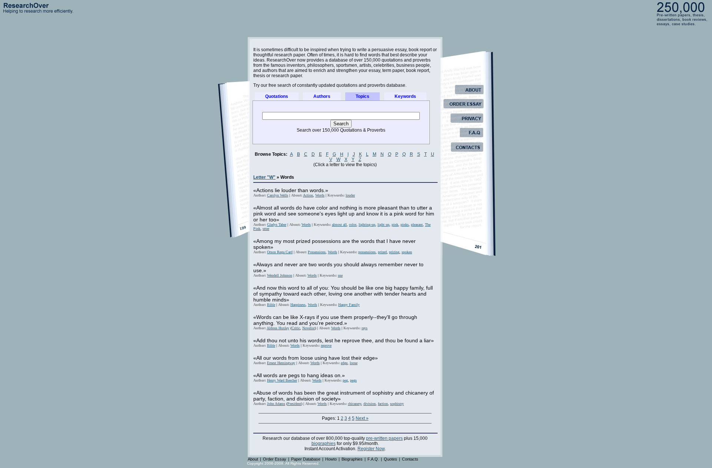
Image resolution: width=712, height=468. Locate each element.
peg (345, 380)
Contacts (410, 459)
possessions (367, 252)
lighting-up (367, 225)
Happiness (298, 305)
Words (319, 195)
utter (266, 229)
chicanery (354, 404)
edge (344, 363)
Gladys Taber (276, 225)
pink (395, 225)
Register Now (371, 448)
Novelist (308, 328)
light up (383, 225)
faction (383, 404)
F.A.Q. (373, 459)
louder (350, 195)
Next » (362, 418)
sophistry (397, 404)
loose (353, 363)
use (340, 275)
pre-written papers (384, 438)
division (369, 404)
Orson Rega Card (280, 252)
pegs (353, 380)
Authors (321, 96)
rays (364, 328)
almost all (339, 225)
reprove (326, 345)
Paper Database (305, 459)
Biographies (352, 459)
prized (382, 252)
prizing (394, 252)
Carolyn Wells (277, 195)
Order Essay (274, 459)
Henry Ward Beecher (282, 380)
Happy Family (349, 305)
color (352, 225)
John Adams (276, 404)
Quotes (390, 459)
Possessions (317, 252)
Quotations (276, 96)
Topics (362, 96)
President (294, 404)
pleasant (417, 225)
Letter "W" (264, 177)
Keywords (405, 96)
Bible (271, 305)
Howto (331, 459)
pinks (404, 225)
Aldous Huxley (278, 328)
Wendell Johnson (279, 275)
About (253, 459)
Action (308, 195)
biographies (324, 443)
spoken (407, 252)
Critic (295, 328)
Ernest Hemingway (281, 363)
